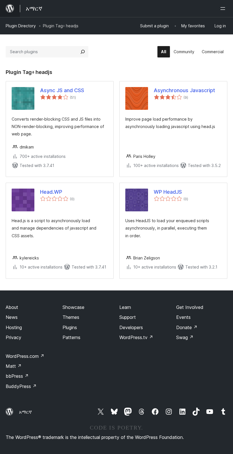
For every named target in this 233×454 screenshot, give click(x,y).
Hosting (14, 327)
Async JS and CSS (62, 90)
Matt (14, 366)
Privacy (13, 337)
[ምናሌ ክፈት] (224, 8)
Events (183, 317)
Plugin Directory (21, 25)
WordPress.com (25, 356)
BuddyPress (21, 386)
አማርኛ (25, 412)
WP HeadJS (168, 192)
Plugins (70, 327)
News (12, 317)
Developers (131, 327)
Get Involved (189, 307)
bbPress (17, 376)
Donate (186, 327)
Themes (71, 317)
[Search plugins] (82, 51)
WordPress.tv (136, 337)
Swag (185, 337)
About (12, 307)
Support (127, 317)
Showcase (73, 307)
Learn (125, 307)
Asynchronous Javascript (184, 90)
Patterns (71, 337)
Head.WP (51, 192)
